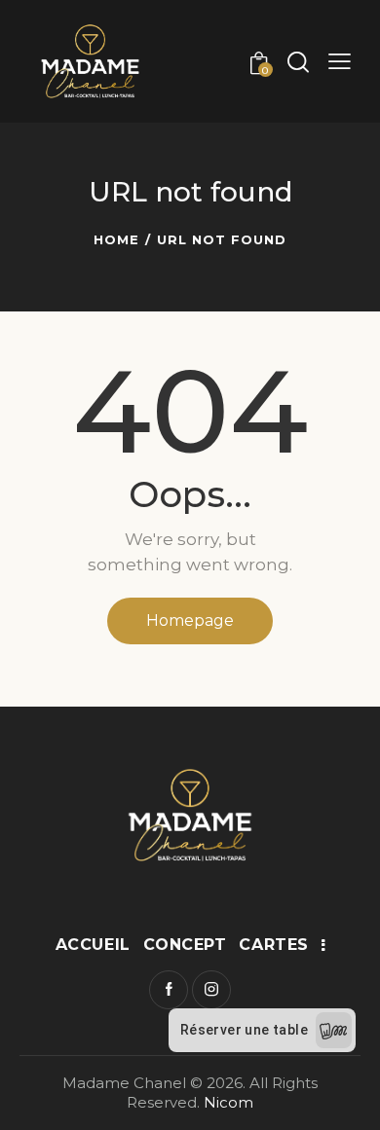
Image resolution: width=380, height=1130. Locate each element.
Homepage (190, 620)
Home (116, 239)
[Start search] (297, 61)
